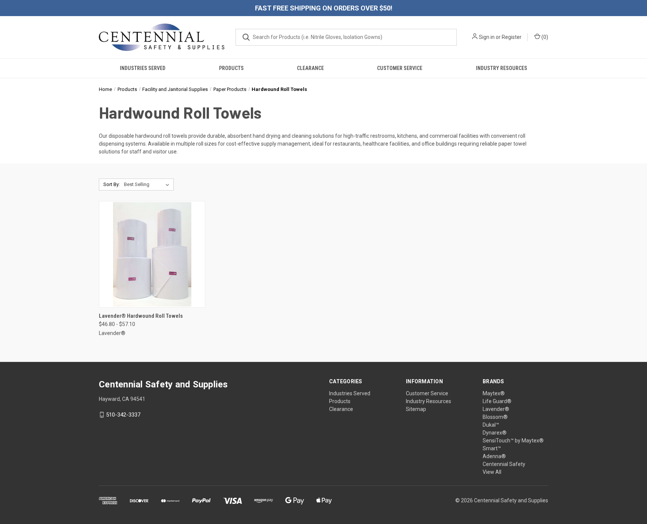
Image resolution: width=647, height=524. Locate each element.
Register (512, 37)
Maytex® (494, 393)
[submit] (246, 37)
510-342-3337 (123, 414)
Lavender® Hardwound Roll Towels (141, 316)
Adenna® (494, 456)
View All (492, 472)
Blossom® (495, 417)
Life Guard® (497, 401)
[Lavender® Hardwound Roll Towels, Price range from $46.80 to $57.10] (152, 254)
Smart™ (492, 448)
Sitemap (416, 409)
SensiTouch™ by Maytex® (513, 441)
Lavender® (496, 409)
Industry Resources (501, 68)
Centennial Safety (504, 464)
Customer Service (399, 68)
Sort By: (111, 184)
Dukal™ (491, 425)
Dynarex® (495, 433)
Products (231, 68)
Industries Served (142, 68)
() (544, 37)
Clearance (310, 68)
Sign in (487, 37)
